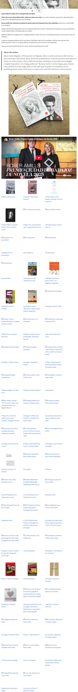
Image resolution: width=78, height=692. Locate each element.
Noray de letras (50, 253)
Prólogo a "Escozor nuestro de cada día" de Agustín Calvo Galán (10, 553)
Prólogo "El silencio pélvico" (32, 390)
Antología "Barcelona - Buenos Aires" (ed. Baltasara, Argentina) (52, 280)
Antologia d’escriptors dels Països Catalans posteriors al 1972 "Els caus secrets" (53, 522)
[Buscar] (32, 10)
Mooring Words (28, 253)
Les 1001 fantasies (29, 579)
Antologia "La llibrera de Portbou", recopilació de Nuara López (31, 418)
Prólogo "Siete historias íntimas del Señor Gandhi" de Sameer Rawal (53, 364)
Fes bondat (26, 469)
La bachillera (49, 390)
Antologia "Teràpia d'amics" (10, 362)
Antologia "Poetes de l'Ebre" (10, 635)
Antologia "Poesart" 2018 (53, 306)
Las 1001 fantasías (29, 551)
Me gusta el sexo (50, 495)
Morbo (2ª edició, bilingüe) (9, 579)
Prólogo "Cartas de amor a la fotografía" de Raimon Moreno (31, 336)
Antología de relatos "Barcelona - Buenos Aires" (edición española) (32, 308)
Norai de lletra (5, 278)
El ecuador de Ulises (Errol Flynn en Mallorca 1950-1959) (53, 418)
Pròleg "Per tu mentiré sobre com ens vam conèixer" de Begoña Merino (10, 418)
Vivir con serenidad (29, 660)
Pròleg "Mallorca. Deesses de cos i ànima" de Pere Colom (9, 227)
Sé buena (48, 469)
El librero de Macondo (8, 197)
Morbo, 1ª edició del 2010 (31, 635)
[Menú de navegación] (39, 10)
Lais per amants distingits (9, 660)
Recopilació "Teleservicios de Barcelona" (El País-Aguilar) (53, 662)
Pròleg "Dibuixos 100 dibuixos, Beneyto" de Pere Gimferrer (53, 199)
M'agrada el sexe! (6, 520)
